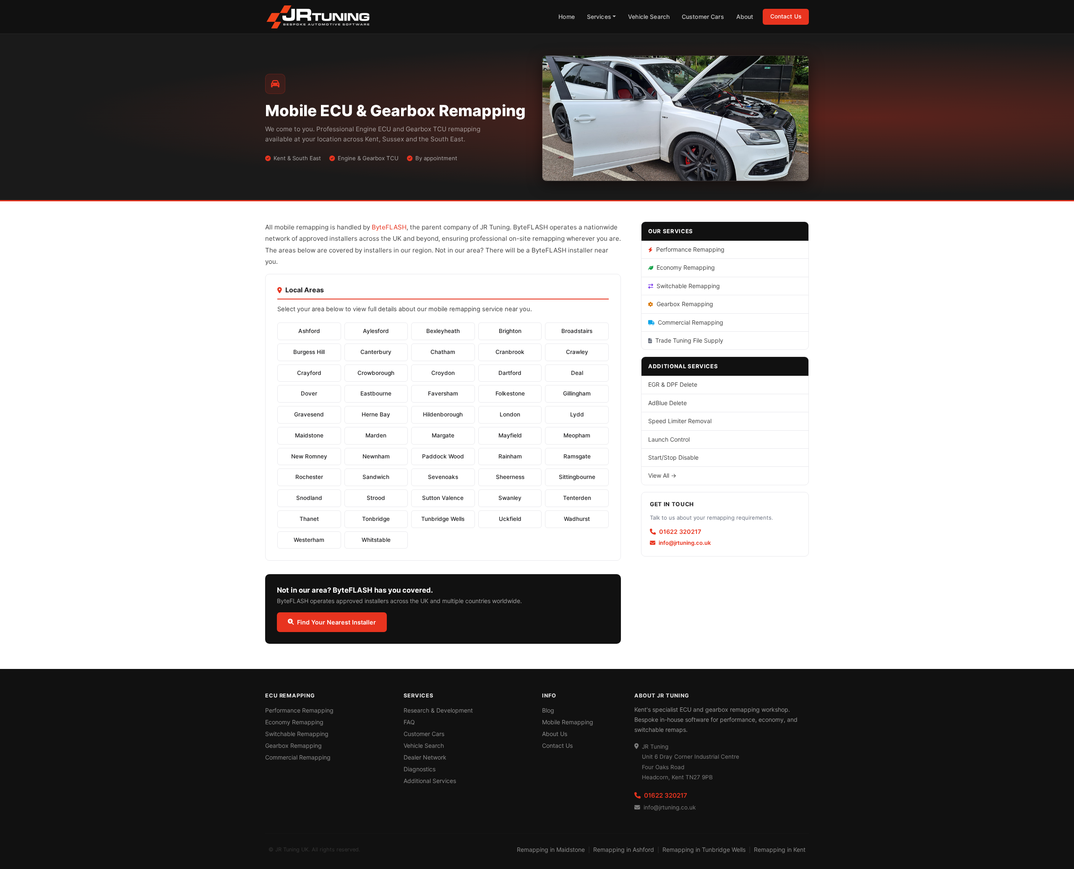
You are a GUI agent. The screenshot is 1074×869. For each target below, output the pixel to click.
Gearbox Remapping (685, 303)
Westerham (309, 539)
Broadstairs (576, 331)
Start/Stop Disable (673, 457)
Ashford (309, 331)
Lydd (577, 414)
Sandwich (375, 477)
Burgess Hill (309, 352)
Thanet (309, 518)
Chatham (442, 352)
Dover (309, 393)
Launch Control (669, 439)
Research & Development (438, 710)
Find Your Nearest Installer (336, 622)
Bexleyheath (443, 331)
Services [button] (599, 16)
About (744, 16)
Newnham (376, 456)
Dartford (509, 372)
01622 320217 (680, 531)
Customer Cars (703, 16)
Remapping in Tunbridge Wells (704, 849)
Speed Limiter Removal (680, 420)
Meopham (576, 435)
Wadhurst (577, 518)
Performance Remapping (690, 249)
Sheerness (510, 477)
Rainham (510, 456)
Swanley (509, 497)
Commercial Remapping (690, 322)
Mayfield (510, 435)
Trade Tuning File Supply (689, 340)
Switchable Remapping (688, 285)
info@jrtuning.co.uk (685, 542)
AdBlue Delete (667, 402)
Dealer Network (425, 757)
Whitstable (376, 539)
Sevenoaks (443, 477)
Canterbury (375, 352)
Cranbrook (509, 352)
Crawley (577, 352)
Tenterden (577, 497)
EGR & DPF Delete (672, 384)
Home (566, 16)
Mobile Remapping (567, 722)
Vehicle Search (649, 16)
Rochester (309, 477)
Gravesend (309, 414)
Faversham (443, 393)
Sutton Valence (443, 497)
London (510, 414)
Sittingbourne (577, 477)
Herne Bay (376, 414)
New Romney (309, 456)
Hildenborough (443, 414)
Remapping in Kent (780, 849)
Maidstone (309, 435)
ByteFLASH (389, 227)
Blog (548, 710)
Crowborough (375, 372)
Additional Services (430, 780)
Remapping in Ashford (623, 849)
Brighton (510, 331)
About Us (554, 733)
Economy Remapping (686, 267)
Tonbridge (376, 518)
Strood (376, 497)
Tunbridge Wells (442, 518)
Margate (443, 435)
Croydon (443, 372)
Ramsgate (577, 456)
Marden (375, 435)
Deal (577, 372)
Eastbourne (375, 393)
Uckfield (510, 518)
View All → (662, 475)
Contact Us (785, 16)
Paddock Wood (443, 456)
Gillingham (577, 393)
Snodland (309, 497)
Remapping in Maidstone (551, 849)
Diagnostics (419, 769)
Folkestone (510, 393)
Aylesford (376, 331)
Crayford (309, 372)
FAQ (409, 722)
